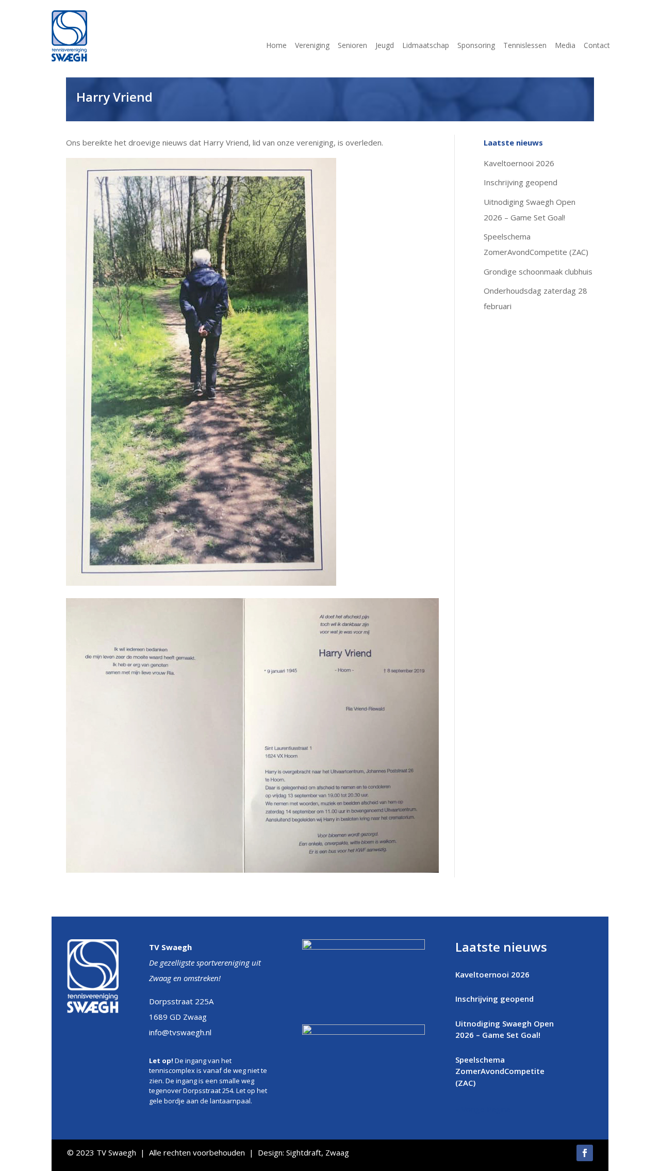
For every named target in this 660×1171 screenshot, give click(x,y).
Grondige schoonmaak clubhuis (538, 271)
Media (565, 46)
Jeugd (384, 46)
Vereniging (312, 46)
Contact (597, 46)
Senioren (352, 46)
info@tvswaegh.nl (180, 1032)
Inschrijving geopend (520, 182)
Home (276, 46)
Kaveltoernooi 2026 (519, 163)
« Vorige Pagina (482, 1109)
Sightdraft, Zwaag (317, 1152)
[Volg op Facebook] (584, 1153)
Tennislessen (525, 46)
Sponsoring (476, 46)
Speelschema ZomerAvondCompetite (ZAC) (499, 1071)
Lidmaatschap (425, 46)
